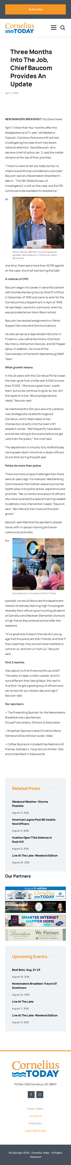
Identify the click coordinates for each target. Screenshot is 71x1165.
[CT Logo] (19, 24)
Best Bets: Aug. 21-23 (26, 970)
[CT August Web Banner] (35, 888)
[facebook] (31, 1094)
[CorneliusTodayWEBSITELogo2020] (35, 1061)
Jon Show (35, 1116)
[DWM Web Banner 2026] (35, 930)
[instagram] (39, 1094)
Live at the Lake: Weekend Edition (35, 855)
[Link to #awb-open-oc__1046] (62, 27)
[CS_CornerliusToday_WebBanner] (35, 902)
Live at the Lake (22, 1001)
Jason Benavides (35, 1131)
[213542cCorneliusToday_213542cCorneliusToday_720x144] (35, 916)
